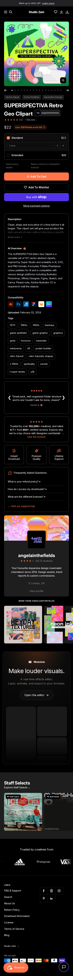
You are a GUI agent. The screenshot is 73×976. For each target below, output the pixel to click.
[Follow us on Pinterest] (44, 898)
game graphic (40, 332)
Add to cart (38, 176)
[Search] (10, 11)
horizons (26, 340)
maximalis (41, 340)
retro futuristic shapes (41, 356)
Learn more (48, 3)
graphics (58, 332)
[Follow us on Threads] (51, 891)
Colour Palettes (31, 97)
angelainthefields (36, 555)
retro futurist (16, 356)
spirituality (29, 363)
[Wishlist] (55, 11)
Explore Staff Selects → (17, 787)
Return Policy (12, 909)
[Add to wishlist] (38, 610)
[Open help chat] (64, 967)
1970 (12, 325)
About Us (9, 903)
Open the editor (36, 695)
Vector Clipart (12, 97)
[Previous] (5, 90)
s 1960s (14, 363)
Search (8, 897)
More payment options (36, 205)
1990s (36, 325)
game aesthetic (18, 332)
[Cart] (67, 11)
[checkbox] (36, 138)
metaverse (16, 348)
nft (28, 348)
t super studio (17, 371)
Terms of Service (14, 928)
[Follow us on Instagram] (59, 891)
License (8, 922)
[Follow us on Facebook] (44, 891)
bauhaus (49, 325)
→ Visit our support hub (21, 506)
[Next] (67, 90)
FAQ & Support (12, 890)
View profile (36, 591)
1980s (24, 325)
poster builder (43, 348)
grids (12, 340)
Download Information (17, 916)
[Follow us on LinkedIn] (51, 898)
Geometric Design (53, 97)
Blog (6, 935)
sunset (44, 363)
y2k (33, 371)
